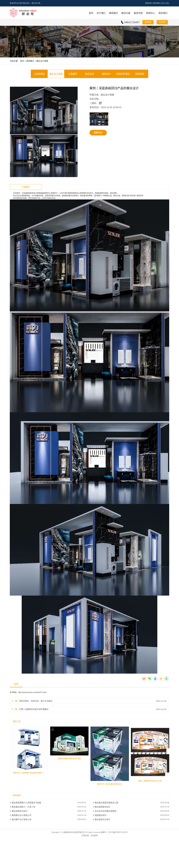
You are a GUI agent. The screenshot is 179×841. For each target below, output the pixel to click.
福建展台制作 (100, 815)
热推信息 (148, 3)
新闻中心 (150, 13)
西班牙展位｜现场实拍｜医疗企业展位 (35, 701)
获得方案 (148, 22)
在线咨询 (162, 22)
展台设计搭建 (42, 61)
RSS (162, 3)
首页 (91, 13)
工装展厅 (72, 74)
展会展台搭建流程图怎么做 (106, 802)
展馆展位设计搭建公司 (21, 815)
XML (167, 3)
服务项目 (138, 13)
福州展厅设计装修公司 (21, 819)
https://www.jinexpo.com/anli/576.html (32, 692)
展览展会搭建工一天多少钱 (23, 807)
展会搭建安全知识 (19, 811)
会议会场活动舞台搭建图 (105, 811)
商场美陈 (139, 74)
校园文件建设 (123, 74)
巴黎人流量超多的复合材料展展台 (34, 709)
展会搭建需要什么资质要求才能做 (26, 802)
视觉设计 (106, 74)
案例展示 (113, 13)
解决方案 (125, 13)
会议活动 (89, 74)
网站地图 (156, 3)
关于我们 (101, 13)
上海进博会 (39, 74)
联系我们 (163, 13)
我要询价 (98, 132)
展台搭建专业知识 (102, 819)
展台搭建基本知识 (102, 807)
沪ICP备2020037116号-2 (118, 832)
